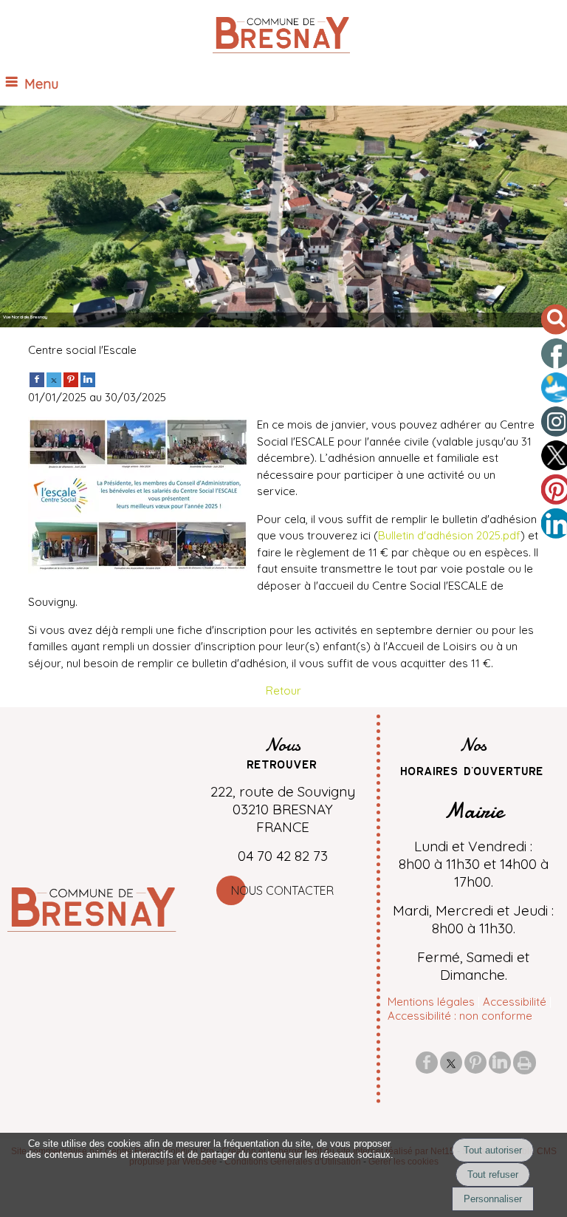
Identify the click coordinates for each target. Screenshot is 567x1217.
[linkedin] (87, 379)
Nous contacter (282, 890)
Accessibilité (514, 1002)
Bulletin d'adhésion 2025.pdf (449, 535)
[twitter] (54, 379)
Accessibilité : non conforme (460, 1016)
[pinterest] (70, 379)
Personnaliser (493, 1198)
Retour (283, 691)
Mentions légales (431, 1002)
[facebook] (37, 379)
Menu (41, 83)
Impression (524, 1062)
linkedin (500, 1062)
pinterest (475, 1062)
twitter (451, 1062)
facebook (427, 1062)
